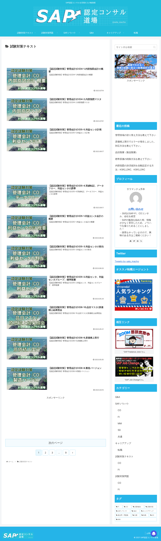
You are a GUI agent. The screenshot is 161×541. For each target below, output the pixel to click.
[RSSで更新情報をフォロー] (141, 240)
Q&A (117, 397)
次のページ (56, 442)
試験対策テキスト (124, 456)
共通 (120, 436)
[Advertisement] (55, 56)
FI (119, 417)
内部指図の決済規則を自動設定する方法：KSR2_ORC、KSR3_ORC (134, 167)
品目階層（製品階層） (126, 152)
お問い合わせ (135, 209)
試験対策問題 (122, 476)
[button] (154, 47)
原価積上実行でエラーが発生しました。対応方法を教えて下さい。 (135, 143)
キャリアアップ (123, 443)
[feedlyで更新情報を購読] (137, 240)
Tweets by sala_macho (127, 261)
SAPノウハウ (122, 403)
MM (120, 423)
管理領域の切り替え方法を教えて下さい (135, 135)
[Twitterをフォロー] (134, 240)
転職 (120, 450)
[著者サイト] (130, 240)
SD (119, 430)
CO (119, 410)
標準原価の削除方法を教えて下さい (133, 159)
